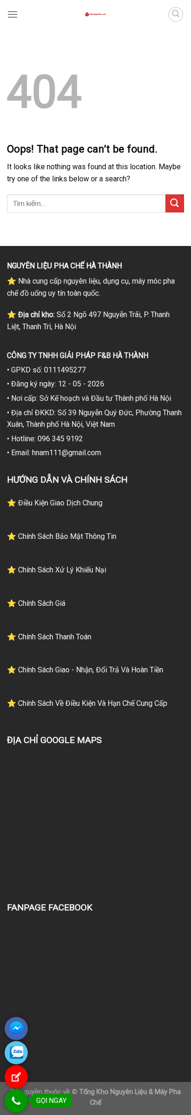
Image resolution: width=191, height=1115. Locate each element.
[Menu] (12, 14)
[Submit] (175, 203)
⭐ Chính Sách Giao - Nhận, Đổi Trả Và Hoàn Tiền (85, 669)
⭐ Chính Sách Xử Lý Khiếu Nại (56, 569)
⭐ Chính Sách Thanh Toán (49, 636)
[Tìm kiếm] (175, 14)
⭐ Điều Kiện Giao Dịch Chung (54, 502)
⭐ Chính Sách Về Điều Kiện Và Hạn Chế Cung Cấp (87, 703)
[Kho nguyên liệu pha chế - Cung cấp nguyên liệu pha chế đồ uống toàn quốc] (95, 14)
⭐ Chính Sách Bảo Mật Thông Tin (61, 536)
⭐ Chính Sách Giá (36, 603)
